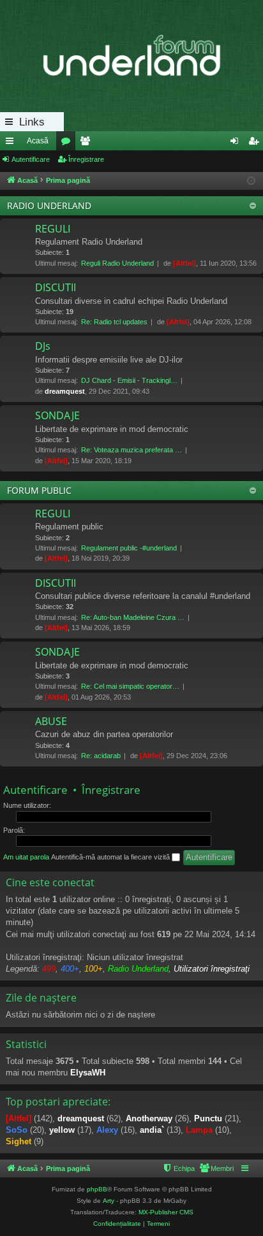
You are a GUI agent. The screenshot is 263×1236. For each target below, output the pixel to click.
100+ (93, 969)
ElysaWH (87, 1072)
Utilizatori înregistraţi (212, 969)
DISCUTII (55, 287)
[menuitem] (216, 1168)
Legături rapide (12, 143)
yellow (62, 1130)
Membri (87, 143)
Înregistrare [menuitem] (256, 143)
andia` (152, 1130)
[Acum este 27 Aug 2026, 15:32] (251, 181)
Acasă (38, 140)
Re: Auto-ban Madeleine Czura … (132, 617)
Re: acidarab (101, 755)
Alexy (107, 1130)
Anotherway (149, 1118)
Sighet (18, 1141)
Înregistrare (86, 159)
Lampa (199, 1130)
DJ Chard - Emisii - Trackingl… (129, 380)
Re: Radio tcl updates (114, 322)
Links (32, 121)
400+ (70, 969)
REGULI (52, 229)
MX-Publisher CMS (166, 1212)
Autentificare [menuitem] (237, 143)
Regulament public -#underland (129, 548)
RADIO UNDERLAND (49, 205)
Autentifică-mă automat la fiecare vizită (111, 857)
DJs (42, 346)
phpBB (97, 1189)
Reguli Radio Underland (117, 263)
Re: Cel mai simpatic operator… (130, 686)
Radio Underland (138, 969)
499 (49, 969)
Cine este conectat (50, 882)
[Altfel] (184, 263)
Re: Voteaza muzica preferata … (131, 450)
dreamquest (65, 391)
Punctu (208, 1118)
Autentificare (30, 159)
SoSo (16, 1130)
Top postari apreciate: (58, 1101)
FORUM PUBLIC (39, 490)
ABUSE (51, 721)
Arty (108, 1200)
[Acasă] (131, 56)
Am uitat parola (26, 857)
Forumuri (68, 143)
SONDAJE (57, 415)
